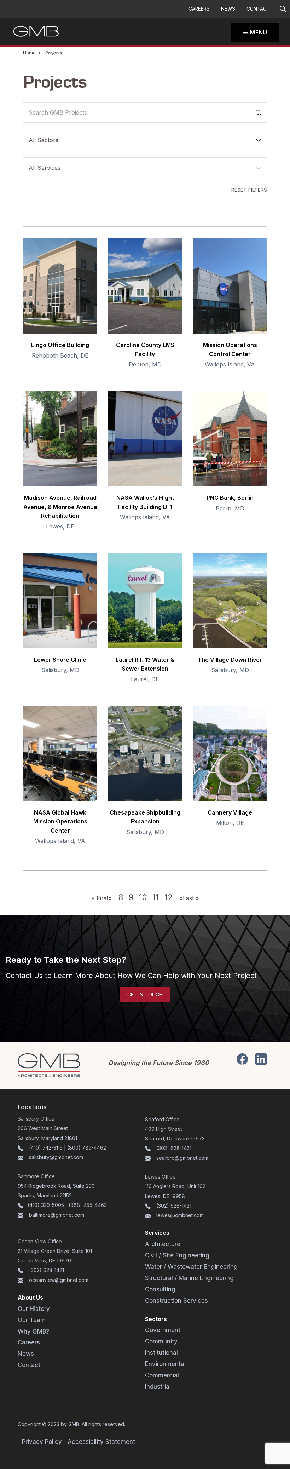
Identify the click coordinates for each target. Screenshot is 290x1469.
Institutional (161, 1352)
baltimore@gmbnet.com (56, 1215)
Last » (191, 898)
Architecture (162, 1244)
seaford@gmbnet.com (182, 1158)
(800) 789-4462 (86, 1148)
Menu (258, 32)
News (228, 9)
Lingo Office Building (60, 344)
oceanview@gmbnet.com (58, 1280)
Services (157, 1232)
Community (161, 1341)
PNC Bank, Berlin (230, 497)
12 (168, 897)
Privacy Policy (42, 1441)
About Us (30, 1297)
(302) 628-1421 (173, 1148)
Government (162, 1330)
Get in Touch (145, 994)
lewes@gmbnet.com (180, 1215)
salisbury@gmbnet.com (55, 1157)
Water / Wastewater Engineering (191, 1266)
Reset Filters (249, 190)
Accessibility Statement (101, 1441)
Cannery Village (230, 812)
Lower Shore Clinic (60, 659)
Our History (34, 1308)
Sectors (156, 1319)
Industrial (158, 1386)
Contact (258, 9)
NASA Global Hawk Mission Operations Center (60, 821)
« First (100, 898)
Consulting (160, 1289)
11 (155, 897)
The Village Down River (230, 659)
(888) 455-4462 (88, 1205)
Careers (199, 9)
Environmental (165, 1363)
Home (29, 53)
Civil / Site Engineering (177, 1255)
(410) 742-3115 (46, 1148)
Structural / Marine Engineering (189, 1278)
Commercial (162, 1375)
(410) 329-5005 (46, 1205)
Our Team (32, 1320)
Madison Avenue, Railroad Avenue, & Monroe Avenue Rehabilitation (60, 506)
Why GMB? (33, 1331)
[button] (283, 9)
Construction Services (176, 1300)
